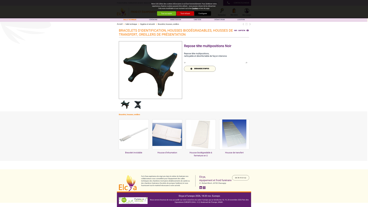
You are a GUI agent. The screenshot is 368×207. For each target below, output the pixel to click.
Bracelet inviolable (133, 152)
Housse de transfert (234, 152)
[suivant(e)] (250, 24)
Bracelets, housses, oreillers (168, 24)
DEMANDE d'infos (201, 68)
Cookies (195, 8)
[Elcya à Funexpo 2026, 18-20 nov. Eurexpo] (133, 199)
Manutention (175, 19)
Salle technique (129, 19)
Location (241, 19)
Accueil (119, 24)
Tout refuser (185, 13)
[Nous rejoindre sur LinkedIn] (201, 187)
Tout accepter (166, 13)
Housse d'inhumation (167, 152)
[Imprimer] (247, 30)
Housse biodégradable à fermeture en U (201, 154)
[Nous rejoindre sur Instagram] (204, 187)
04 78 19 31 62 (240, 178)
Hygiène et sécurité (147, 24)
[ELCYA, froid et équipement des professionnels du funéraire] (128, 183)
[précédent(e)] (243, 24)
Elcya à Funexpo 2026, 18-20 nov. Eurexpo (199, 195)
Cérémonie (153, 19)
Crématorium (219, 19)
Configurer (202, 13)
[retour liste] (247, 24)
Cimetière (197, 19)
